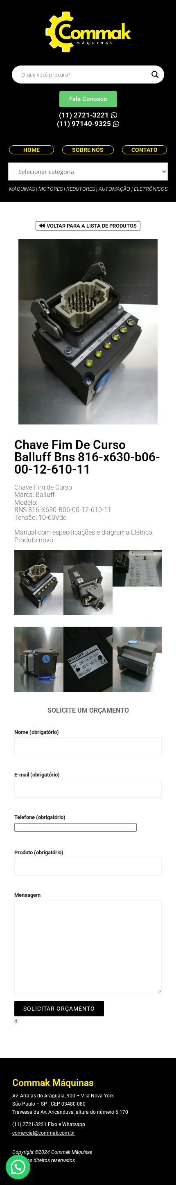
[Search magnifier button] (155, 74)
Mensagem (27, 895)
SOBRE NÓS (88, 150)
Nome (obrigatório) (36, 732)
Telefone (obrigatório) (39, 817)
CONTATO (144, 150)
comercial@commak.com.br (43, 1133)
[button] (18, 1167)
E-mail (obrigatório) (37, 775)
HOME (31, 150)
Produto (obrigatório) (38, 852)
